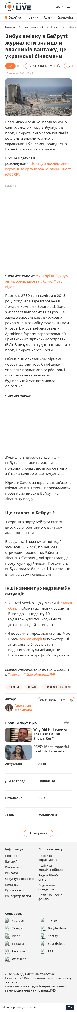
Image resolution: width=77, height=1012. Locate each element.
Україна (15, 17)
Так (70, 1007)
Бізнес (55, 27)
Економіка (65, 17)
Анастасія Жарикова (23, 707)
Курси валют (14, 890)
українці (14, 686)
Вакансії (11, 861)
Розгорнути (38, 833)
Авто (42, 764)
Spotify (53, 936)
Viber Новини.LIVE (40, 674)
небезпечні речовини (59, 686)
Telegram (15, 674)
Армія (48, 17)
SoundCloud (56, 944)
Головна (10, 27)
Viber (16, 936)
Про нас (11, 856)
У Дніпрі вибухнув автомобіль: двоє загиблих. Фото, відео (36, 281)
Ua (58, 7)
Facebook (18, 951)
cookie (32, 1007)
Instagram (19, 944)
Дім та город (15, 781)
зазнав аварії (30, 638)
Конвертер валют (18, 896)
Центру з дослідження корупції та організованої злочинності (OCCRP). (38, 169)
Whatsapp (19, 959)
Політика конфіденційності (51, 867)
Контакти (12, 867)
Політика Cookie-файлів (50, 897)
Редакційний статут (48, 877)
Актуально (13, 764)
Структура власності (20, 879)
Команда (11, 884)
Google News (57, 928)
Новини (32, 17)
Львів (9, 815)
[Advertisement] (38, 227)
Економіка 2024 (33, 27)
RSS (50, 951)
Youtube (18, 921)
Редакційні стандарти (46, 887)
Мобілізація (47, 815)
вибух (32, 686)
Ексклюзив (13, 798)
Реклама (11, 873)
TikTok (52, 921)
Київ (41, 798)
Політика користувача (47, 858)
